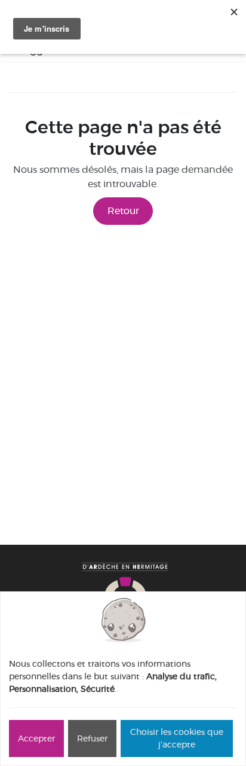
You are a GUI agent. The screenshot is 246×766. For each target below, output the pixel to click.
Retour (123, 210)
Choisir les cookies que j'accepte (176, 738)
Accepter (36, 738)
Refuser (92, 738)
